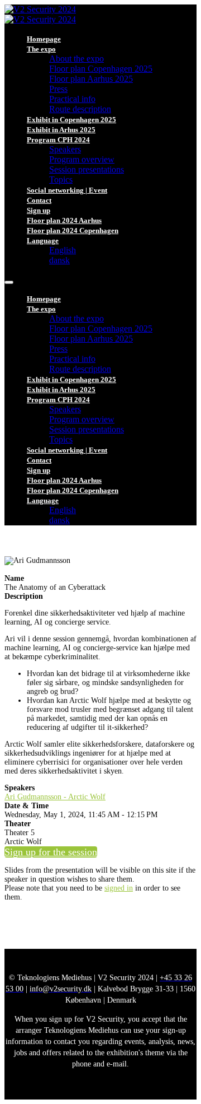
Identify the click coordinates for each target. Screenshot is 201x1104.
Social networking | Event (67, 190)
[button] (50, 852)
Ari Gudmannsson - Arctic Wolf (55, 797)
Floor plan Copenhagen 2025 (100, 68)
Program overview (81, 159)
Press (58, 89)
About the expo (76, 58)
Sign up (38, 210)
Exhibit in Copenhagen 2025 (71, 119)
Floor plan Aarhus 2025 (91, 78)
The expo (41, 49)
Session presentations (86, 169)
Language (43, 240)
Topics (61, 179)
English (62, 250)
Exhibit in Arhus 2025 (61, 129)
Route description (80, 109)
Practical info (72, 99)
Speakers (65, 149)
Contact (39, 200)
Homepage (44, 39)
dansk (59, 260)
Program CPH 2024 (58, 140)
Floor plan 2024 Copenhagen (72, 230)
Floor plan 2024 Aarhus (64, 220)
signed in (118, 888)
